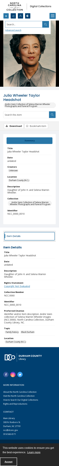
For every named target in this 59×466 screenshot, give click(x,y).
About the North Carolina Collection (20, 392)
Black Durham (27, 332)
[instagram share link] (13, 374)
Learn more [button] (33, 452)
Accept (8, 461)
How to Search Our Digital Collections (20, 399)
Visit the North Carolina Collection (19, 396)
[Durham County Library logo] (23, 357)
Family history (12, 332)
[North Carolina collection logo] (29, 6)
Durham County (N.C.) (19, 180)
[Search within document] (52, 114)
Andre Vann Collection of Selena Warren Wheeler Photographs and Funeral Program (27, 105)
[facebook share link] (6, 374)
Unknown (13, 170)
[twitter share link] (20, 374)
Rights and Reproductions (15, 403)
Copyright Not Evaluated (17, 286)
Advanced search (13, 30)
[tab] (29, 141)
